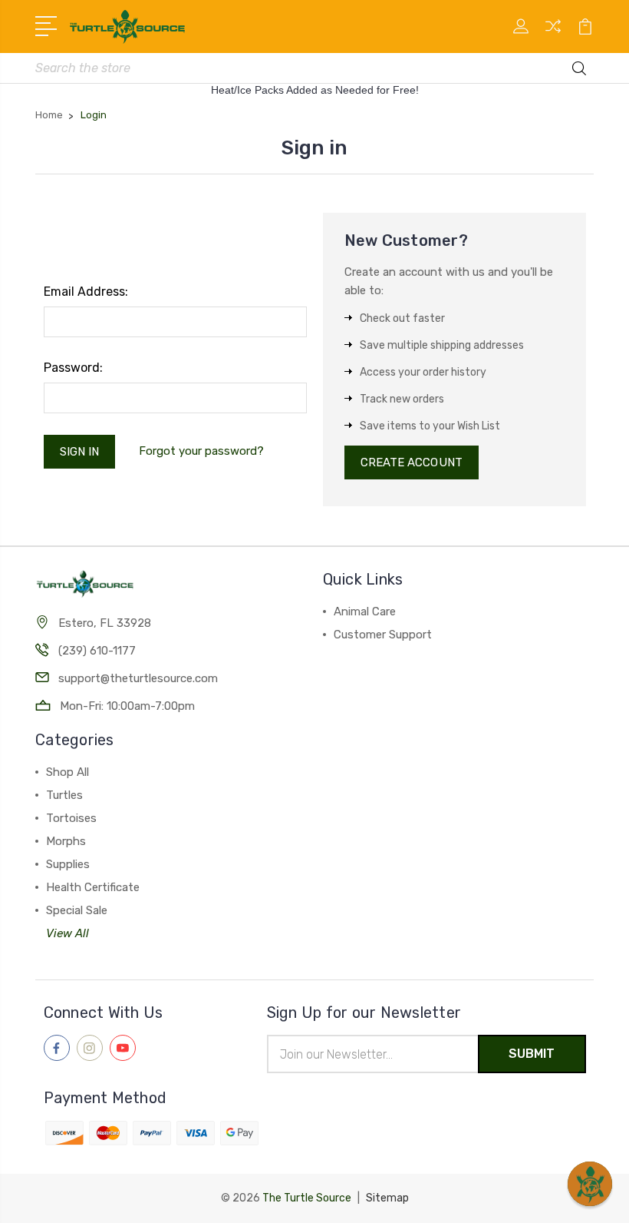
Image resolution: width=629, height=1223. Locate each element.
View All (67, 933)
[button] (590, 1184)
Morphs (66, 841)
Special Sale (76, 910)
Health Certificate (93, 887)
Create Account (412, 462)
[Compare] (553, 35)
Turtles (64, 795)
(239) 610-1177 (97, 651)
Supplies (68, 864)
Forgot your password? (201, 451)
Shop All (67, 772)
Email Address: (86, 291)
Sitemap (387, 1198)
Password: (73, 367)
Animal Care (365, 611)
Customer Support (383, 634)
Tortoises (71, 818)
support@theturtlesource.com (138, 678)
